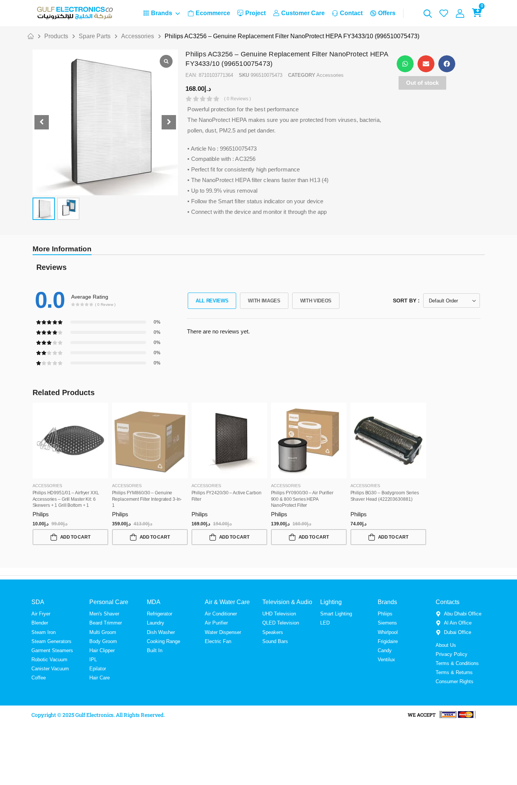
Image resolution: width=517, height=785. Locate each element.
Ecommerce (213, 13)
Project (255, 13)
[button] (169, 122)
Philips (41, 514)
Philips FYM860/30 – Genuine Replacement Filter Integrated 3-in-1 (147, 499)
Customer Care (303, 13)
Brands (161, 13)
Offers (387, 13)
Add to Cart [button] (75, 537)
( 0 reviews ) (237, 99)
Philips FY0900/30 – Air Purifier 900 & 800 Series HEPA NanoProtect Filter (302, 499)
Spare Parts (95, 36)
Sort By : (406, 300)
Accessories (137, 36)
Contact (351, 13)
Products (56, 36)
